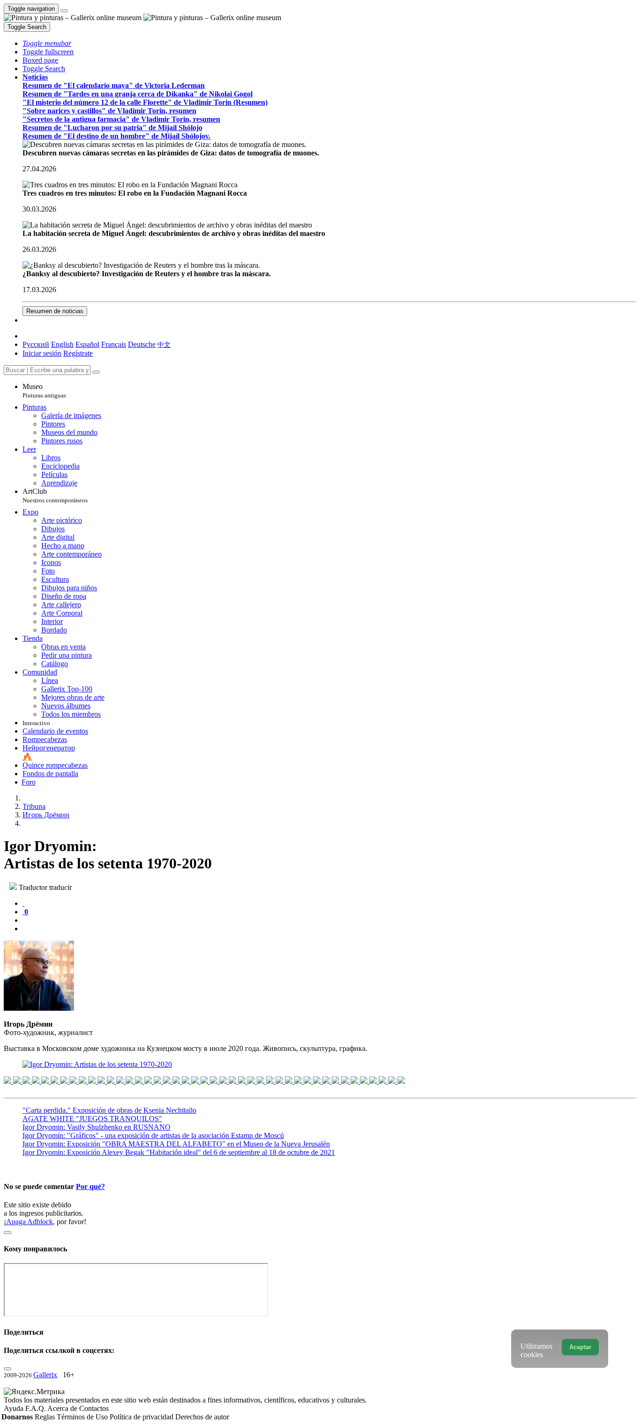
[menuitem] (164, 344)
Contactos (94, 1408)
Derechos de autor (202, 1417)
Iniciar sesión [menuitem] (41, 353)
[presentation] (329, 920)
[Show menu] (64, 10)
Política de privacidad (142, 1417)
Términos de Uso (83, 1417)
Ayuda (14, 1408)
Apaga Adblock (29, 1222)
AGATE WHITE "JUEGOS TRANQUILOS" (92, 1119)
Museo (44, 390)
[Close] (96, 372)
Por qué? (90, 1186)
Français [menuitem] (113, 344)
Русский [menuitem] (35, 344)
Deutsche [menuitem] (142, 344)
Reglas (46, 1417)
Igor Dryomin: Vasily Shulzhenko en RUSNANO (96, 1127)
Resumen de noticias (54, 311)
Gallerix (45, 1375)
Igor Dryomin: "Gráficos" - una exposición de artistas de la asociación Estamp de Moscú (153, 1135)
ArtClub (55, 495)
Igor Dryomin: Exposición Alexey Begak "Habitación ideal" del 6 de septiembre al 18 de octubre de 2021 (178, 1152)
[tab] (23, 903)
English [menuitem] (62, 344)
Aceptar (580, 1347)
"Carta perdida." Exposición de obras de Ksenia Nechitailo (109, 1110)
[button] (46, 43)
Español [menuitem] (87, 344)
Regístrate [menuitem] (78, 353)
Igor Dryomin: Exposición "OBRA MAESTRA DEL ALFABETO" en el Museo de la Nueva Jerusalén (176, 1144)
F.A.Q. (36, 1408)
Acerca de (63, 1408)
